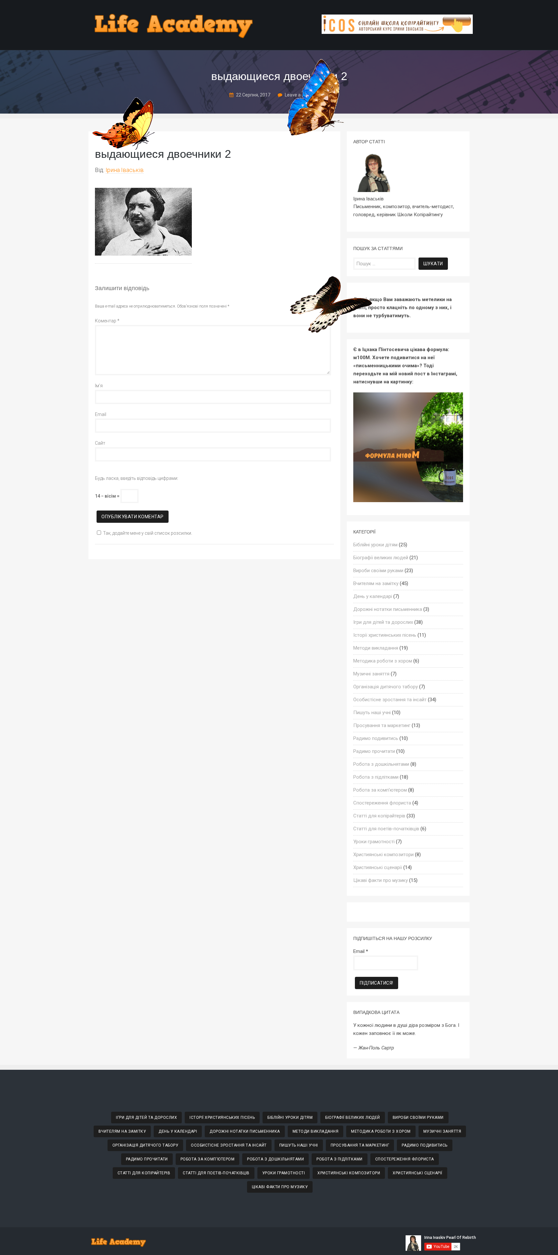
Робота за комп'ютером (380, 790)
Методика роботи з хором (382, 661)
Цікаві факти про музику (380, 880)
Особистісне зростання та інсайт (390, 700)
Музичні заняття (371, 674)
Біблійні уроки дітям (375, 545)
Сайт (100, 443)
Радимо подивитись (375, 738)
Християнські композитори (383, 854)
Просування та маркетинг (381, 725)
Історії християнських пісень (384, 635)
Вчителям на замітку (375, 583)
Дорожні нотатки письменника (387, 609)
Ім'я (99, 385)
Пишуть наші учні (372, 712)
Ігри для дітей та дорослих (383, 622)
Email (100, 414)
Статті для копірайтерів (379, 816)
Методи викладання (375, 648)
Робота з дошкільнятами (381, 764)
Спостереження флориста (382, 803)
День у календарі (372, 596)
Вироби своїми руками (378, 570)
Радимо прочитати (374, 751)
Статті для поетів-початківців (386, 829)
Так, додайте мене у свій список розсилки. (147, 533)
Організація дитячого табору (385, 687)
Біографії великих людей (380, 558)
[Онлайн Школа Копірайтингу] (397, 32)
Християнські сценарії (377, 867)
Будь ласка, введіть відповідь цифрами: (136, 478)
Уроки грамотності (374, 842)
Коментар (107, 320)
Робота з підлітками (375, 777)
